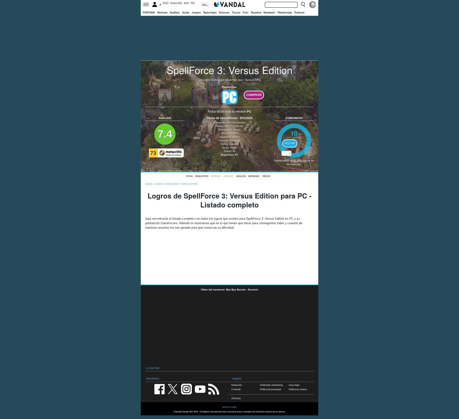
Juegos (196, 12)
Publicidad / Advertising (271, 385)
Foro (246, 12)
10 (294, 133)
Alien (186, 3)
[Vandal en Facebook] (159, 389)
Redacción (236, 385)
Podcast (299, 12)
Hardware (269, 12)
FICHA (189, 176)
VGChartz (236, 398)
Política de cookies (298, 389)
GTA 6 (166, 3)
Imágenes (254, 176)
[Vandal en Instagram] (186, 389)
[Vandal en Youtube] (200, 389)
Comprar (254, 95)
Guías (185, 12)
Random (256, 12)
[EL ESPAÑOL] (312, 4)
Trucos (236, 12)
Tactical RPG (253, 80)
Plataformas (285, 12)
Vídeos (266, 176)
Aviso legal (294, 385)
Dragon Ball (176, 3)
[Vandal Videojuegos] (229, 4)
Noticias (162, 12)
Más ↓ (205, 4)
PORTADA (149, 12)
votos (294, 161)
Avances (224, 12)
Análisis (175, 12)
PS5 (193, 3)
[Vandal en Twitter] (173, 389)
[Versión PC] (229, 97)
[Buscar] (303, 4)
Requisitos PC (229, 154)
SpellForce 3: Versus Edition (229, 70)
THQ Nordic (236, 126)
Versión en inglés (229, 407)
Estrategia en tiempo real (227, 80)
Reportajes (210, 12)
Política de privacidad (270, 389)
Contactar (236, 389)
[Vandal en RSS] (213, 389)
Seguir (290, 143)
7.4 (165, 134)
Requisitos (201, 176)
